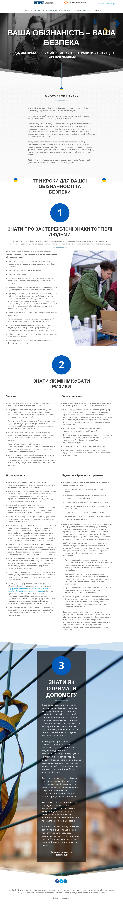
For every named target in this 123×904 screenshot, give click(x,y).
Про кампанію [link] (97, 10)
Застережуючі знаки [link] (49, 10)
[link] (45, 3)
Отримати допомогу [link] (83, 10)
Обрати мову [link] (25, 10)
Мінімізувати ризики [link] (66, 10)
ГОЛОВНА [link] (37, 10)
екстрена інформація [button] (106, 4)
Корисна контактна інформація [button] (61, 853)
